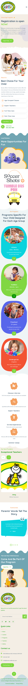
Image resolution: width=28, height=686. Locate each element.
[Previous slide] (9, 457)
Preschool (14, 322)
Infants (14, 247)
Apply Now (6, 567)
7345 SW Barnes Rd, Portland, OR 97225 (12, 653)
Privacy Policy (19, 683)
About (3, 631)
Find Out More (6, 665)
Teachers (4, 641)
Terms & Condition (10, 683)
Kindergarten (14, 359)
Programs (4, 638)
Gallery (4, 644)
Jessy (14, 495)
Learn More (6, 121)
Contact (4, 634)
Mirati (22, 681)
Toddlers (14, 285)
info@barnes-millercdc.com (10, 660)
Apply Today (6, 41)
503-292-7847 (10, 127)
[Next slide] (3, 457)
